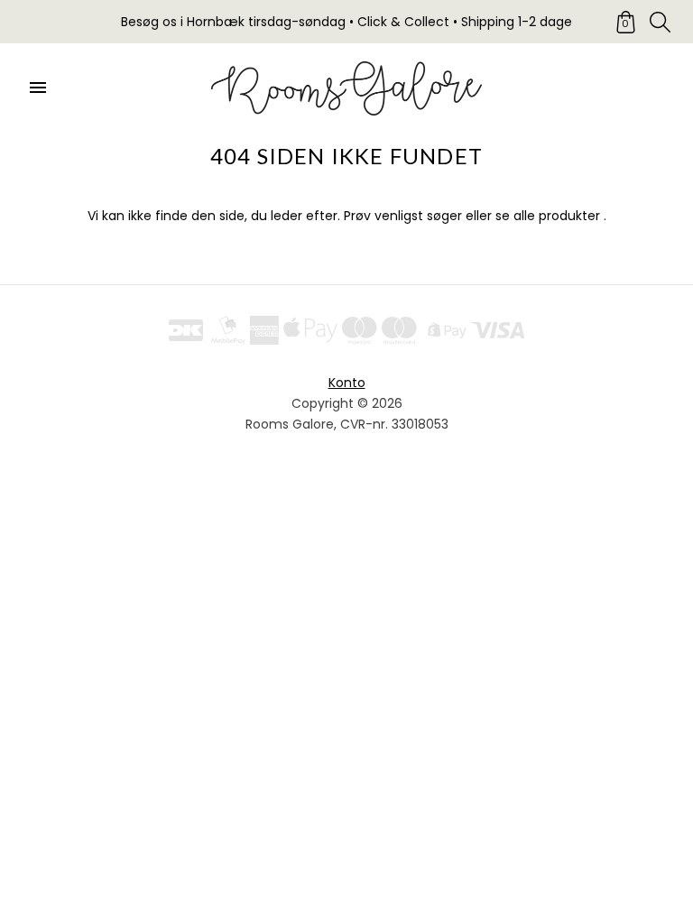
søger (444, 216)
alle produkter (556, 216)
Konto (346, 383)
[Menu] (38, 88)
